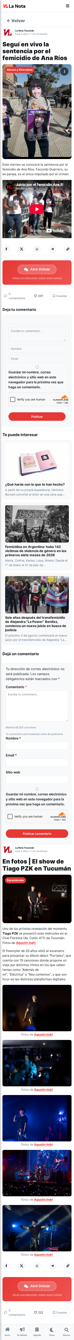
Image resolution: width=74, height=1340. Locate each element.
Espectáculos (15, 880)
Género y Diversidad (19, 69)
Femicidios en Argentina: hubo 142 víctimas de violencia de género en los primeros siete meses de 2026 (35, 551)
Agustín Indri (26, 943)
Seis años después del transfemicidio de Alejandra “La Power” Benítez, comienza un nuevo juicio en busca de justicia (35, 623)
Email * (11, 755)
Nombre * (13, 738)
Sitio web (13, 772)
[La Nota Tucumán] (8, 32)
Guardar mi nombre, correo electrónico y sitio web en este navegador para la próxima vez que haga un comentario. (35, 379)
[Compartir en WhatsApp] (37, 249)
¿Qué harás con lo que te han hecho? (35, 484)
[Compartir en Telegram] (52, 249)
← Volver (16, 20)
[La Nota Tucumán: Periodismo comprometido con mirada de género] (14, 6)
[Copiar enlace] (68, 249)
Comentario (16, 687)
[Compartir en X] (21, 249)
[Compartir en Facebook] (6, 249)
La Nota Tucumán (24, 30)
